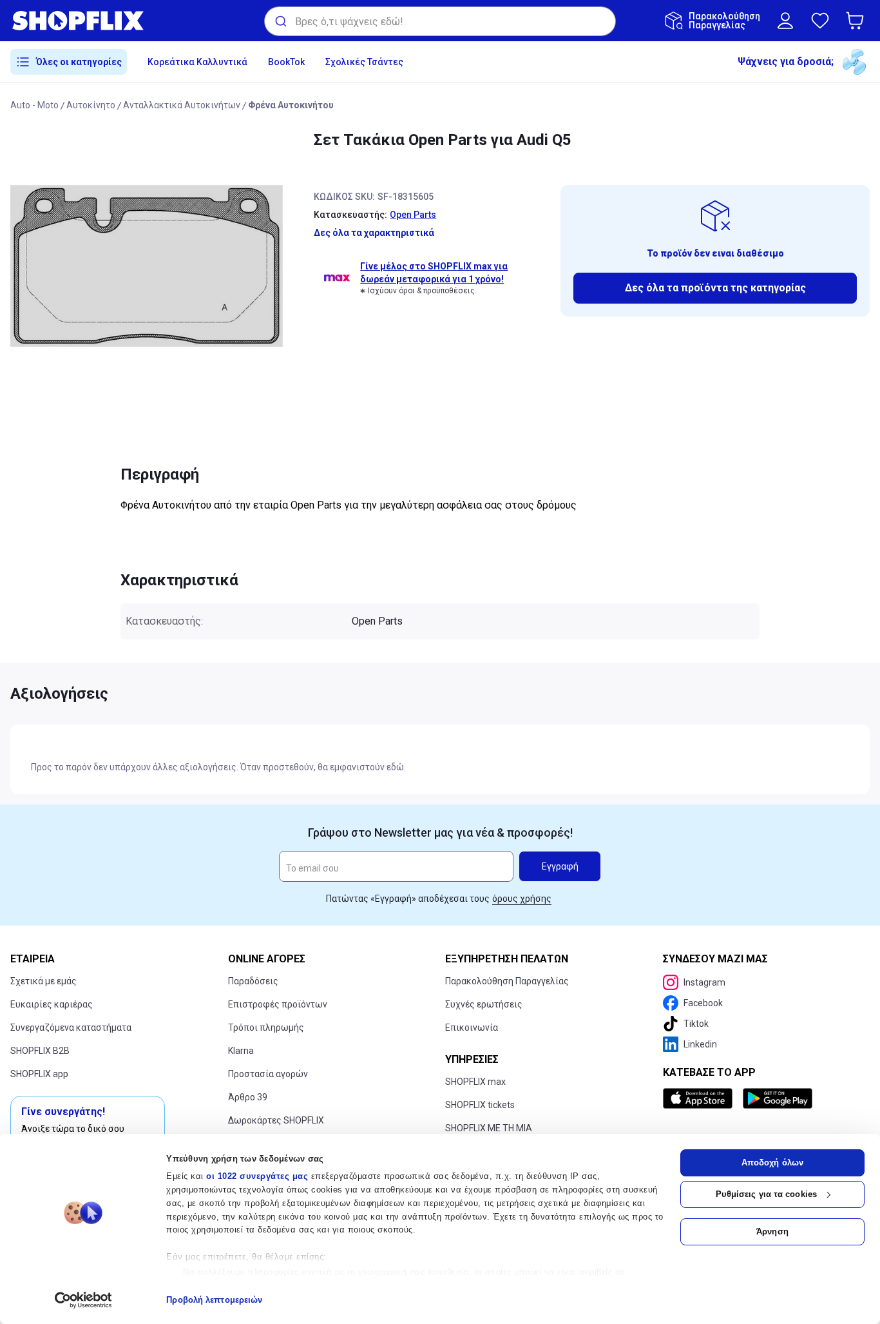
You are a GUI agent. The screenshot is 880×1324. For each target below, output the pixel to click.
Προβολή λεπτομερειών (214, 1300)
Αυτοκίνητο (90, 105)
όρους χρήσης (521, 898)
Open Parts (413, 214)
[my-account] (785, 20)
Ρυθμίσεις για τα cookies (766, 1194)
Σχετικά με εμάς (43, 981)
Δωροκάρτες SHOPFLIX (276, 1120)
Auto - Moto (34, 105)
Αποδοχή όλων (772, 1162)
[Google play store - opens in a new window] (778, 1098)
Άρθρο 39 (247, 1097)
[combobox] (440, 21)
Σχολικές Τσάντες (364, 62)
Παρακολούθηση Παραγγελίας (507, 981)
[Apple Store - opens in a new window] (700, 1098)
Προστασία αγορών (268, 1074)
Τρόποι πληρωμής (266, 1027)
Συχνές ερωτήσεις (483, 1004)
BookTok (286, 62)
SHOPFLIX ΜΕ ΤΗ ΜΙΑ (488, 1128)
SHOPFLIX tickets (480, 1105)
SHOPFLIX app (39, 1074)
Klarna (241, 1051)
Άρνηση (772, 1231)
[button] (857, 20)
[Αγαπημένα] (820, 20)
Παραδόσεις (253, 981)
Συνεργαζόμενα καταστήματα (70, 1027)
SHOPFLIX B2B (40, 1051)
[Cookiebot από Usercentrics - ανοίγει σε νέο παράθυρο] (83, 1300)
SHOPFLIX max (475, 1081)
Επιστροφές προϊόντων (277, 1004)
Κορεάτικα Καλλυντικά (197, 62)
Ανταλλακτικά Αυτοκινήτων (181, 105)
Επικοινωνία (471, 1027)
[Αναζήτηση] (280, 21)
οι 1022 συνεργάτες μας (257, 1176)
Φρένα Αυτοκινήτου (291, 105)
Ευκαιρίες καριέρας (51, 1004)
